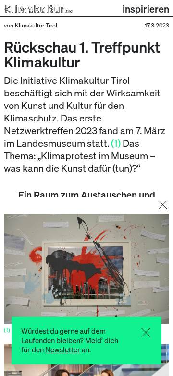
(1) (116, 142)
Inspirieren (146, 8)
